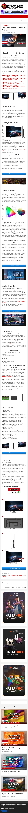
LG (13, 722)
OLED (13, 790)
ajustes (11, 808)
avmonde (13, 32)
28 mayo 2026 (5, 751)
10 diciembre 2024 (6, 32)
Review (23, 575)
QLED (11, 744)
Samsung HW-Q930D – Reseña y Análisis (12, 583)
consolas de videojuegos (18, 343)
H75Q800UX (12, 575)
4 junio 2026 (4, 727)
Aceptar (4, 810)
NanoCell (17, 722)
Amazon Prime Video (7, 376)
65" (3, 744)
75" (2, 25)
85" (3, 722)
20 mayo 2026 (5, 773)
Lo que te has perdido (8, 707)
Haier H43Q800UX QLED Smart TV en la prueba (14, 587)
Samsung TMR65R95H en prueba (11, 771)
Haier (17, 575)
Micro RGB (7, 768)
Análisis (6, 25)
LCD (11, 722)
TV (7, 576)
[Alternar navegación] (3, 16)
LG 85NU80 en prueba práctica (10, 726)
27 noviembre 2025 (6, 796)
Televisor (4, 576)
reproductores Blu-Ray (7, 343)
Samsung (15, 744)
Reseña (20, 575)
